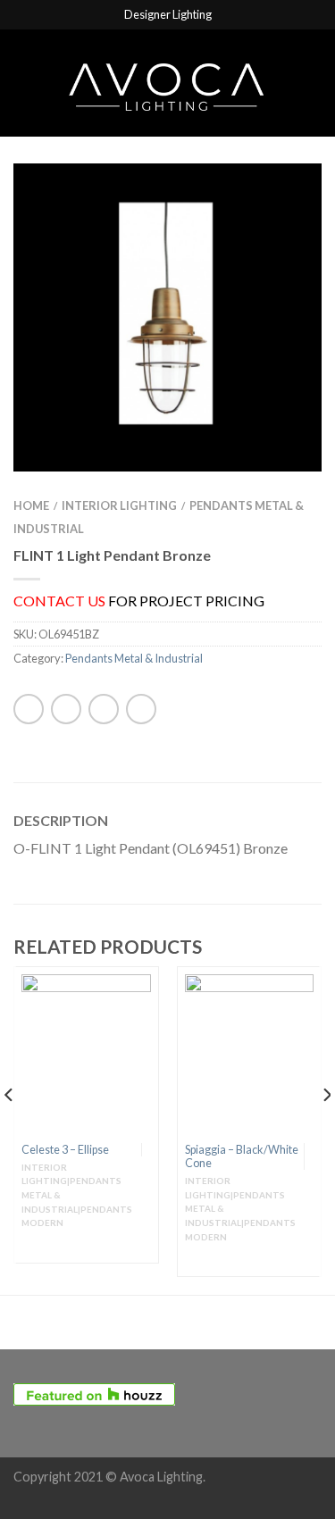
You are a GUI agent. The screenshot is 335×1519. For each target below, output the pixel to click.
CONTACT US (59, 600)
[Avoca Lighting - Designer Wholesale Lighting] (167, 82)
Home (31, 505)
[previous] (9, 1130)
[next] (325, 1130)
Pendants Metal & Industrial (134, 658)
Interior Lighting (119, 505)
